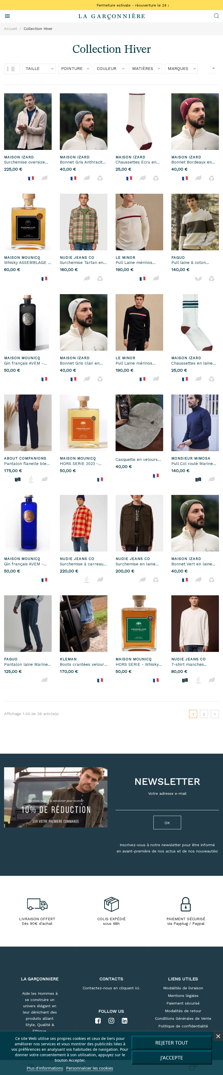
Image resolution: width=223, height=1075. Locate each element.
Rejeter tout (171, 1042)
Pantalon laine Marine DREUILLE (26, 665)
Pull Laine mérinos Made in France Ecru (136, 263)
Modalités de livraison (183, 988)
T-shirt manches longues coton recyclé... (195, 665)
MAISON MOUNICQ (22, 257)
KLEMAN (68, 659)
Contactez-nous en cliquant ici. (111, 988)
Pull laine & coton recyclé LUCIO (188, 263)
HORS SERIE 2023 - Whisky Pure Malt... (79, 464)
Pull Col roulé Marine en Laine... (192, 464)
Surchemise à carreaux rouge (83, 564)
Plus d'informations (45, 1068)
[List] (12, 69)
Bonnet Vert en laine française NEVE (191, 564)
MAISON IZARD (19, 157)
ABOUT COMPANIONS (25, 458)
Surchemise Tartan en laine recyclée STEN (81, 263)
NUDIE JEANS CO (77, 257)
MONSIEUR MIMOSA (190, 458)
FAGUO (178, 257)
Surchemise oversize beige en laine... (24, 162)
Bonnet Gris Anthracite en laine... (82, 162)
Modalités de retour (183, 1011)
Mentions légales (183, 995)
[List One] (8, 69)
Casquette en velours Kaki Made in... (137, 460)
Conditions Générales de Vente (183, 1018)
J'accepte (171, 1057)
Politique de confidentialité (183, 1026)
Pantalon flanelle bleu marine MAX (26, 464)
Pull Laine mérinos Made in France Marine (138, 363)
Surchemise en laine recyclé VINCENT (136, 564)
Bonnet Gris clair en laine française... (80, 363)
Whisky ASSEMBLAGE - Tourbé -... (27, 263)
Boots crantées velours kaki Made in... (83, 665)
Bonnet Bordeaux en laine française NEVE (192, 162)
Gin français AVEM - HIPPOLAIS (24, 564)
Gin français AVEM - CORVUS (24, 363)
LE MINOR (125, 257)
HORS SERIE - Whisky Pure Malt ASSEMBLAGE (137, 665)
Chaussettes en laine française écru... (192, 363)
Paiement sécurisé (183, 1003)
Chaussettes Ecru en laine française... (136, 162)
